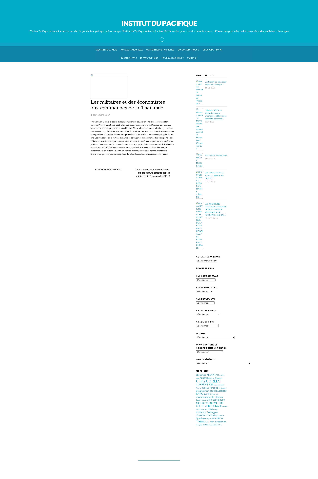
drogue (214, 387)
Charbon (218, 378)
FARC (199, 393)
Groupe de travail (212, 49)
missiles (224, 406)
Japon (198, 400)
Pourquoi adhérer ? (173, 57)
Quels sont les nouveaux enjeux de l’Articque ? (215, 83)
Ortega (215, 409)
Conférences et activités (160, 49)
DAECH (207, 388)
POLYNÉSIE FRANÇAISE (216, 155)
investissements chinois (209, 396)
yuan (205, 425)
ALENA (210, 374)
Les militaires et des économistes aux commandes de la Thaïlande (128, 105)
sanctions (221, 415)
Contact (192, 57)
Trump (201, 421)
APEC (217, 375)
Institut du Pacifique (158, 465)
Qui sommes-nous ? (188, 49)
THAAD (216, 418)
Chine (200, 381)
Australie (204, 377)
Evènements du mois (106, 49)
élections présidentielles (214, 425)
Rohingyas (212, 412)
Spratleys (200, 418)
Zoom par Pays (129, 57)
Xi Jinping (199, 425)
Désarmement (202, 391)
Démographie (222, 388)
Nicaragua (204, 409)
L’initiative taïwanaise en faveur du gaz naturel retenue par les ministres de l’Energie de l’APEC (152, 172)
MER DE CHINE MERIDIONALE (209, 404)
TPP (221, 418)
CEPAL (212, 378)
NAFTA (198, 409)
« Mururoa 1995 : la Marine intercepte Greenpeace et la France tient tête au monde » (215, 114)
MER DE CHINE (204, 403)
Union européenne (217, 421)
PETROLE (201, 412)
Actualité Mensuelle (132, 49)
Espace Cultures (149, 57)
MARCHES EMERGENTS (216, 400)
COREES (213, 381)
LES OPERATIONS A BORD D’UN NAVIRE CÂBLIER (214, 175)
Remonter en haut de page (159, 455)
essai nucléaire (218, 390)
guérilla (207, 393)
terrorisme (208, 418)
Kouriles (203, 400)
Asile (197, 378)
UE (207, 422)
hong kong (215, 394)
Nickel (210, 409)
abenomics (201, 375)
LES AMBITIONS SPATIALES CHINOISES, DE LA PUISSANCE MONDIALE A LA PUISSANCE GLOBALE (216, 209)
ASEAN (221, 375)
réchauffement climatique (207, 415)
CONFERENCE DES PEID (108, 169)
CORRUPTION (204, 384)
